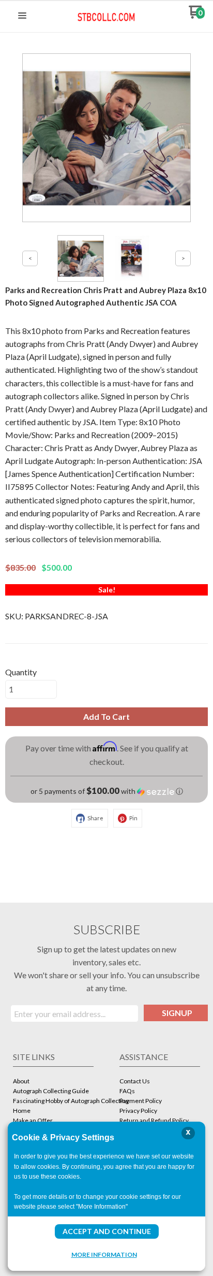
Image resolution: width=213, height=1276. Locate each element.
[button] (22, 16)
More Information (104, 1254)
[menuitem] (53, 1082)
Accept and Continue (107, 1231)
